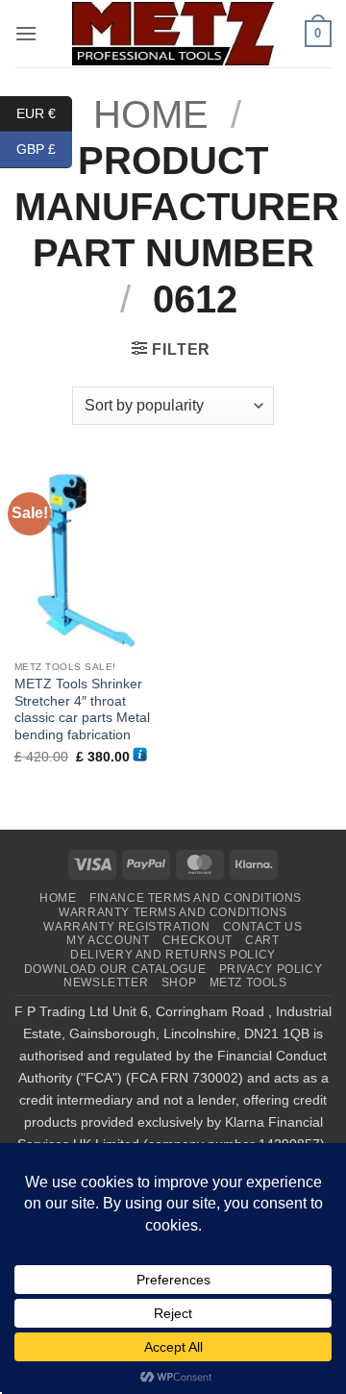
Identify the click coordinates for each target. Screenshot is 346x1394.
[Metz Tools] (173, 33)
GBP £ (44, 149)
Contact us (263, 926)
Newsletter (105, 982)
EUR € (44, 112)
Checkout (197, 940)
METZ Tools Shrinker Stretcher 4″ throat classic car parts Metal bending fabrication (82, 709)
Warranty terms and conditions (173, 912)
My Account (107, 940)
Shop (178, 982)
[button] (25, 33)
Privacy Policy (271, 969)
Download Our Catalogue (115, 969)
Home (57, 898)
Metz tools (248, 982)
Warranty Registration (126, 926)
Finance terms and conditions (195, 898)
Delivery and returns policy (173, 954)
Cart (262, 940)
